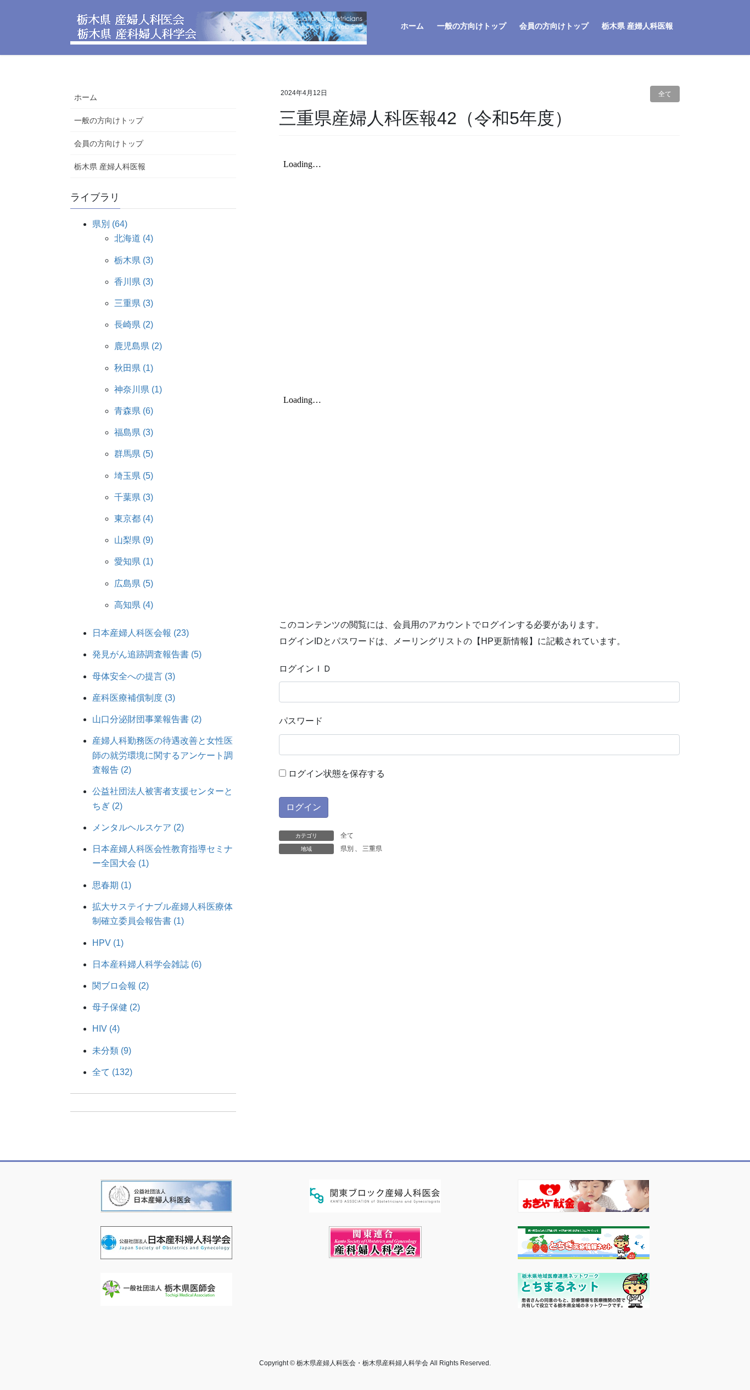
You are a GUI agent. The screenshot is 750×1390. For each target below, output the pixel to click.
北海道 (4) (133, 238)
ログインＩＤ (305, 668)
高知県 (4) (133, 605)
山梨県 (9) (133, 540)
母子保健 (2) (116, 1007)
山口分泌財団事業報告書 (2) (147, 719)
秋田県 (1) (133, 368)
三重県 (372, 848)
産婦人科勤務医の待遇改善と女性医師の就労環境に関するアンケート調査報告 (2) (162, 755)
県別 (347, 848)
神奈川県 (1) (138, 389)
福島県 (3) (133, 432)
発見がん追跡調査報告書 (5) (147, 654)
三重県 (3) (133, 303)
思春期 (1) (111, 885)
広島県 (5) (133, 583)
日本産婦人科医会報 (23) (140, 633)
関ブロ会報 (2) (120, 985)
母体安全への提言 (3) (133, 676)
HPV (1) (108, 943)
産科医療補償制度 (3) (133, 697)
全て (664, 94)
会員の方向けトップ (108, 143)
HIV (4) (106, 1028)
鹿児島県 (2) (138, 346)
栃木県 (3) (133, 260)
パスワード (301, 721)
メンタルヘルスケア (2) (138, 827)
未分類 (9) (111, 1050)
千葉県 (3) (133, 497)
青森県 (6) (133, 411)
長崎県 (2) (133, 324)
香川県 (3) (133, 281)
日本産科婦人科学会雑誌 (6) (147, 964)
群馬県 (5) (133, 453)
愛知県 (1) (133, 561)
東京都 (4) (133, 518)
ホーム (85, 97)
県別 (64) (109, 224)
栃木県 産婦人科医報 (109, 166)
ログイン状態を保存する (335, 773)
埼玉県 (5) (133, 475)
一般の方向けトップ (108, 120)
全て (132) (112, 1072)
